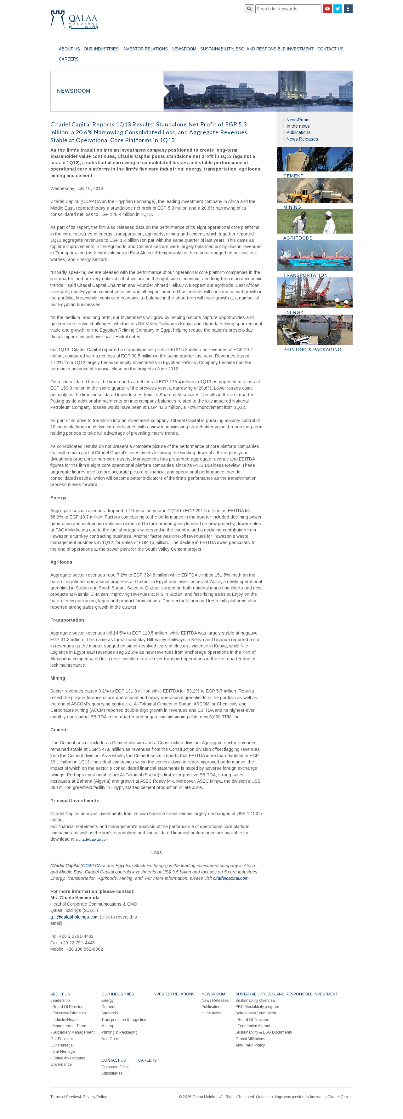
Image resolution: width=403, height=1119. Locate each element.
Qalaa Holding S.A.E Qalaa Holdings (74, 22)
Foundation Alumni (254, 1026)
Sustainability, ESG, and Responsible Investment (257, 49)
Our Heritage (61, 1045)
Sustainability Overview (255, 1000)
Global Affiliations (250, 1039)
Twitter (337, 8)
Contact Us (330, 49)
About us (69, 49)
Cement (108, 1007)
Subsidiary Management (73, 1032)
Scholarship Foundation (256, 1013)
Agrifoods (109, 1013)
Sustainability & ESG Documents (264, 1032)
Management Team (69, 1026)
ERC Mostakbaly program (257, 1007)
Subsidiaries (111, 1073)
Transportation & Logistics (123, 1020)
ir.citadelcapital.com (92, 839)
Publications (299, 132)
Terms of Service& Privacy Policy (78, 1097)
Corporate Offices (116, 1067)
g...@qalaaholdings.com (74, 916)
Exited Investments (69, 1058)
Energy (107, 1000)
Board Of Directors (68, 1007)
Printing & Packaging (119, 1032)
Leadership (60, 1000)
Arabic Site (348, 8)
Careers (69, 59)
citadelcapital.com (231, 878)
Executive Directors (69, 1013)
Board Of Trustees (253, 1020)
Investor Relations (145, 49)
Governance (61, 1064)
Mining (107, 1026)
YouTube (327, 8)
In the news (298, 126)
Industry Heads (65, 1020)
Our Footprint (61, 1039)
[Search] (249, 8)
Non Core (109, 1039)
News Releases (302, 139)
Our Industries (101, 49)
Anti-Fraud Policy (250, 1045)
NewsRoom (184, 49)
